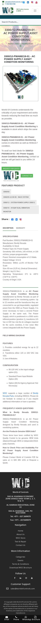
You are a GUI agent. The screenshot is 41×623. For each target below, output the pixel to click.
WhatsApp (26, 619)
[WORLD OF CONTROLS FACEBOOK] (24, 2)
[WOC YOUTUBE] (32, 579)
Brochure (36, 619)
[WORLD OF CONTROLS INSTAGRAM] (32, 2)
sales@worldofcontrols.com (14, 2)
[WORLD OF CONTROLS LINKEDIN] (28, 2)
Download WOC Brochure (20, 567)
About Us (20, 534)
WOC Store (20, 538)
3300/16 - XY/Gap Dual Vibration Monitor (16, 210)
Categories (20, 557)
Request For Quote (11, 168)
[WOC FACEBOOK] (15, 579)
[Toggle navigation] (35, 10)
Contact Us (27, 176)
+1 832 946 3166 (10, 4)
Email (6, 619)
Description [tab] (8, 228)
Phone (16, 619)
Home (10, 43)
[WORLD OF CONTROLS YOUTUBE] (36, 2)
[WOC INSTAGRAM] (26, 579)
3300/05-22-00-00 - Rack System (16, 197)
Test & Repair (20, 541)
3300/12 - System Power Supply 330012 (19, 202)
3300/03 (6, 192)
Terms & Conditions (20, 564)
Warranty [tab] (20, 228)
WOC (5, 393)
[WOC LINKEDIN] (20, 579)
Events (20, 560)
